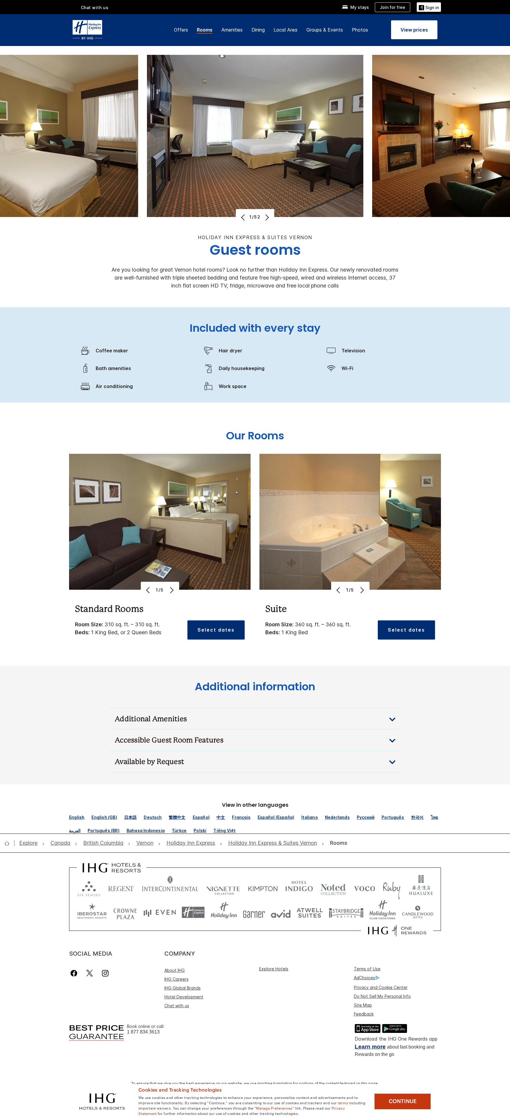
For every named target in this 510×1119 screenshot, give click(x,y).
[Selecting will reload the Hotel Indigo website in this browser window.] (299, 887)
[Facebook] (75, 973)
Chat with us (176, 1005)
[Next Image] (266, 217)
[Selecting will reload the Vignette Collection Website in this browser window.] (223, 887)
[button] (429, 6)
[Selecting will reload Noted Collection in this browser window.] (333, 887)
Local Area (286, 30)
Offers (181, 30)
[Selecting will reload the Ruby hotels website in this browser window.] (391, 887)
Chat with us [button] (95, 7)
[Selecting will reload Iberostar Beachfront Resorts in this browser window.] (92, 912)
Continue (403, 1101)
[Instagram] (105, 973)
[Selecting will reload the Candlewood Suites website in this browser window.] (417, 912)
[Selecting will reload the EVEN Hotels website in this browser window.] (159, 912)
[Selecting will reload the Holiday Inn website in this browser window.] (224, 912)
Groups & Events (324, 30)
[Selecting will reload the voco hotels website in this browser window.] (364, 887)
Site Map (363, 1005)
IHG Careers (176, 979)
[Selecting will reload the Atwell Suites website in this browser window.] (310, 912)
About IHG (174, 970)
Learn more (370, 1047)
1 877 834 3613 (143, 1031)
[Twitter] (89, 973)
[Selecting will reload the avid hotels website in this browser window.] (281, 912)
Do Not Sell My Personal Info (382, 996)
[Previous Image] (243, 217)
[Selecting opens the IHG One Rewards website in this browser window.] (397, 930)
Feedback (364, 1013)
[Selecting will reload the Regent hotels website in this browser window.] (121, 887)
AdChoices (364, 977)
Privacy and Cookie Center (381, 987)
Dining (258, 30)
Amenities (232, 30)
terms (343, 1102)
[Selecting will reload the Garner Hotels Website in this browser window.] (254, 912)
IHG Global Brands (182, 987)
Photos (360, 30)
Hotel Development (183, 996)
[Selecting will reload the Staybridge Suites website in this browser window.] (346, 912)
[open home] (9, 843)
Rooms (204, 30)
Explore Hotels (273, 968)
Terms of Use (367, 968)
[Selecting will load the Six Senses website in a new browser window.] (89, 887)
